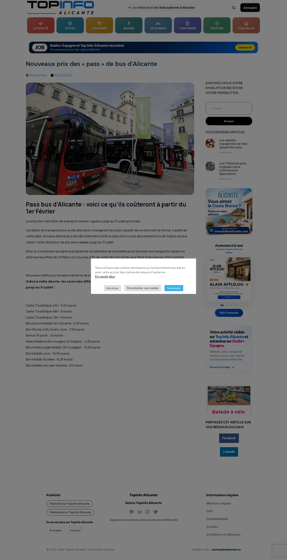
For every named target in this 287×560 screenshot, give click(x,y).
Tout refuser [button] (112, 288)
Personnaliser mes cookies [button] (143, 288)
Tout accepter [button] (174, 288)
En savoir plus (105, 276)
